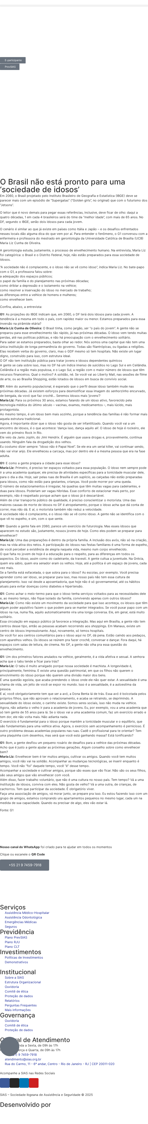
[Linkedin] (24, 1083)
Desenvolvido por (25, 1104)
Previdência (17, 932)
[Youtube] (34, 1083)
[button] (74, 6)
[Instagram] (14, 1083)
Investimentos (20, 952)
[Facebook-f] (5, 1083)
